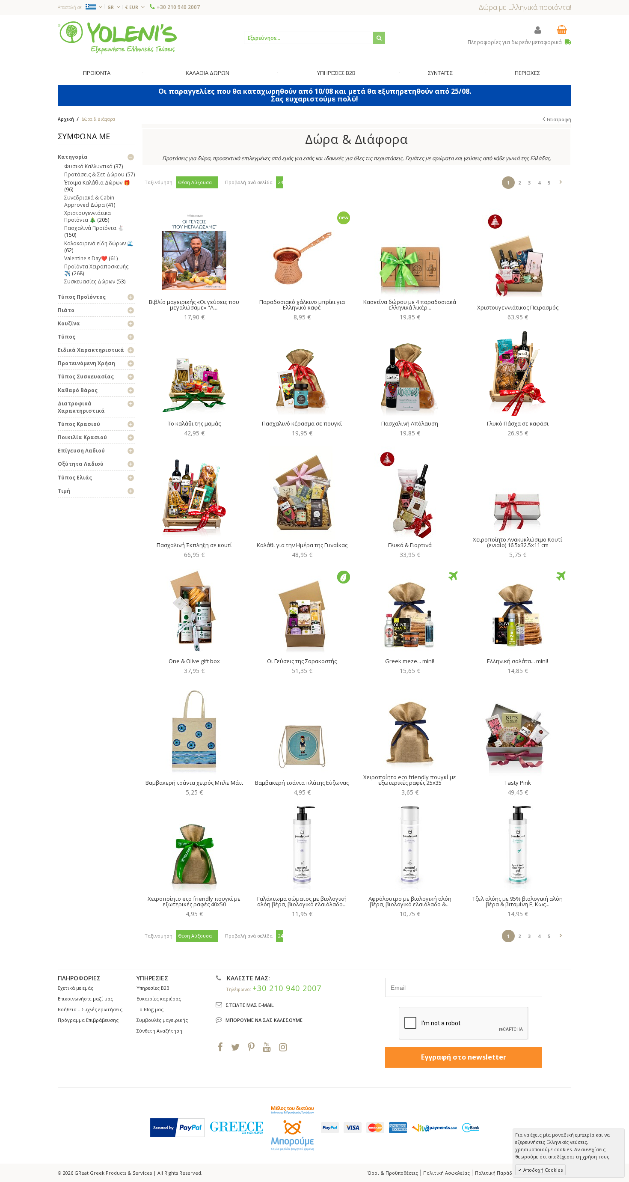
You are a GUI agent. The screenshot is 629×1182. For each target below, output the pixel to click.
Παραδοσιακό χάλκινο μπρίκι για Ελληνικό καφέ (302, 304)
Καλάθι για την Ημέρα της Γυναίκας (302, 545)
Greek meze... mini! (409, 661)
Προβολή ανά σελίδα (249, 182)
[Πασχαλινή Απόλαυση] (409, 372)
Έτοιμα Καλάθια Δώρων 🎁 (97, 182)
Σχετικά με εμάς (75, 988)
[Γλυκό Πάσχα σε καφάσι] (517, 372)
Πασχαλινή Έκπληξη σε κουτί (194, 545)
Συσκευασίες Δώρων (89, 281)
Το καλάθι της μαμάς (194, 423)
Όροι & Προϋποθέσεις (393, 1173)
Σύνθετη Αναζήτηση (159, 1030)
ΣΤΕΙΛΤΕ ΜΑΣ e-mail (249, 1005)
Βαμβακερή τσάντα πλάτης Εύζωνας (302, 782)
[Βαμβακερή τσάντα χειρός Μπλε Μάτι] (194, 731)
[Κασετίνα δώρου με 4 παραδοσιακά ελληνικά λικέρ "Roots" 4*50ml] (409, 250)
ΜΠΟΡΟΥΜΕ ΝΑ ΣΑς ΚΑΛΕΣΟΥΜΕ (264, 1020)
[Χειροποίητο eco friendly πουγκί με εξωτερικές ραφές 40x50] (194, 847)
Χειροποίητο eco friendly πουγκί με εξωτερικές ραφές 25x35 (409, 779)
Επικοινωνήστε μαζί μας (85, 998)
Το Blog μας (149, 1009)
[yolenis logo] (117, 37)
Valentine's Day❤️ (85, 258)
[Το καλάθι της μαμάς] (194, 372)
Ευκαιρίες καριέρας (158, 998)
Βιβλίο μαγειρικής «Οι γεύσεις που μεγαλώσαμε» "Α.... (194, 304)
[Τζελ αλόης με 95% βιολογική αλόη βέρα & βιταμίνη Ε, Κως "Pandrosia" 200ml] (517, 847)
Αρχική (66, 119)
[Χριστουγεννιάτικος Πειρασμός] (517, 255)
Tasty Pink (517, 782)
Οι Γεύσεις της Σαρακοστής (302, 661)
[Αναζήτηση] (379, 38)
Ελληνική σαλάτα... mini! (517, 661)
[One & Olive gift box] (194, 609)
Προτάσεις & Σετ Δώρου (94, 174)
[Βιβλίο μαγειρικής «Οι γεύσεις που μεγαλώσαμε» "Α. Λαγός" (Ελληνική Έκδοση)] (194, 250)
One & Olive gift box (194, 661)
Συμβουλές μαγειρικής (162, 1020)
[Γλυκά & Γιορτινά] (409, 493)
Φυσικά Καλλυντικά (88, 166)
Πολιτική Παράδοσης (499, 1173)
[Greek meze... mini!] (409, 609)
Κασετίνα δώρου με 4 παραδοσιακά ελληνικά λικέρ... (409, 304)
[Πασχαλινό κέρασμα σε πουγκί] (301, 372)
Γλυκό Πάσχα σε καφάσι (518, 423)
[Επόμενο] (560, 181)
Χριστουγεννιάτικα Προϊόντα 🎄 (87, 216)
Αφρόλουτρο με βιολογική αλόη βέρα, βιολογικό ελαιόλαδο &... (409, 901)
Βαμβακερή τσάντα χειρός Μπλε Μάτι (194, 782)
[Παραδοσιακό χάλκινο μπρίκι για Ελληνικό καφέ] (301, 250)
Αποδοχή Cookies (542, 1170)
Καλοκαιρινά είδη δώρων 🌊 (99, 243)
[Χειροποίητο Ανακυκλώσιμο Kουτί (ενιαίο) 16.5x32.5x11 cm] (517, 488)
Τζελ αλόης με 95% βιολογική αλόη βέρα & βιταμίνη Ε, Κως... (517, 901)
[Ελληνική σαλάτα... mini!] (517, 609)
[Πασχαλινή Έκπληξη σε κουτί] (194, 493)
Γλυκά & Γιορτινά (410, 545)
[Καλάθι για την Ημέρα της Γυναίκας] (301, 493)
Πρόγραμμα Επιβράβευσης (88, 1020)
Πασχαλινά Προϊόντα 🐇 (94, 228)
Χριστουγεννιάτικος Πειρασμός (517, 307)
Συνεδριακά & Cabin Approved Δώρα (89, 201)
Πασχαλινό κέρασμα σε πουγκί (302, 423)
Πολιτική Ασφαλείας (446, 1173)
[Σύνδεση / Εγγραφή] (537, 30)
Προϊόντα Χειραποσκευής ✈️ (96, 270)
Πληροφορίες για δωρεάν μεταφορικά (515, 42)
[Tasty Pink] (517, 731)
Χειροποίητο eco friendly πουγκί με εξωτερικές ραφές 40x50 (194, 901)
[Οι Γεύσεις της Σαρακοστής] (301, 609)
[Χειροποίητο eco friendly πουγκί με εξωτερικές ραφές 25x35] (409, 725)
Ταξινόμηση (158, 182)
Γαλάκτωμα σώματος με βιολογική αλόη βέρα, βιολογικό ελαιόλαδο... (302, 901)
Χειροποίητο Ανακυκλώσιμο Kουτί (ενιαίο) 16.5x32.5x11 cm (517, 542)
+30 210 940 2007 (178, 7)
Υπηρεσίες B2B (152, 988)
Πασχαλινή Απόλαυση (409, 423)
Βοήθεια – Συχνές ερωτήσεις (90, 1009)
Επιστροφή (559, 119)
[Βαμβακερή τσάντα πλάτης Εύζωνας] (301, 731)
